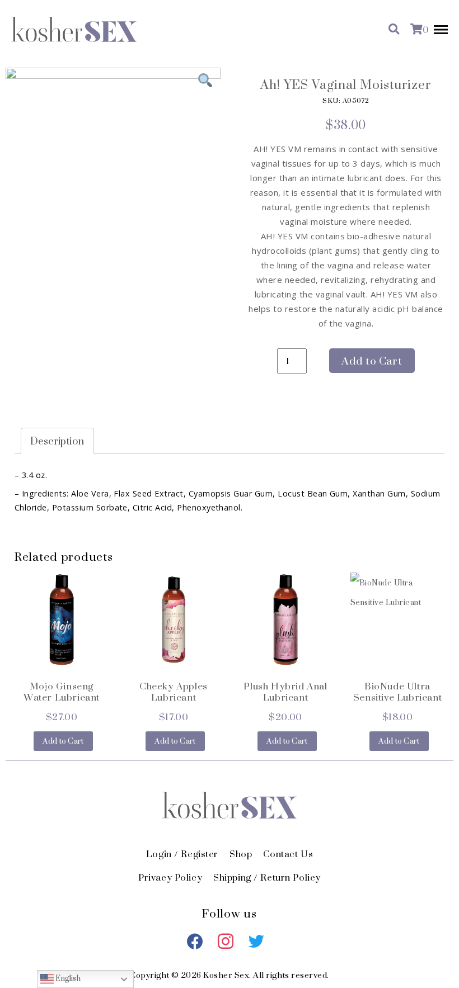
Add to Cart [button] (63, 741)
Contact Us (288, 854)
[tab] (57, 441)
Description (57, 440)
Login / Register (182, 854)
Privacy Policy (170, 877)
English (67, 978)
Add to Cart (371, 361)
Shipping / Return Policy (267, 877)
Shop (241, 854)
